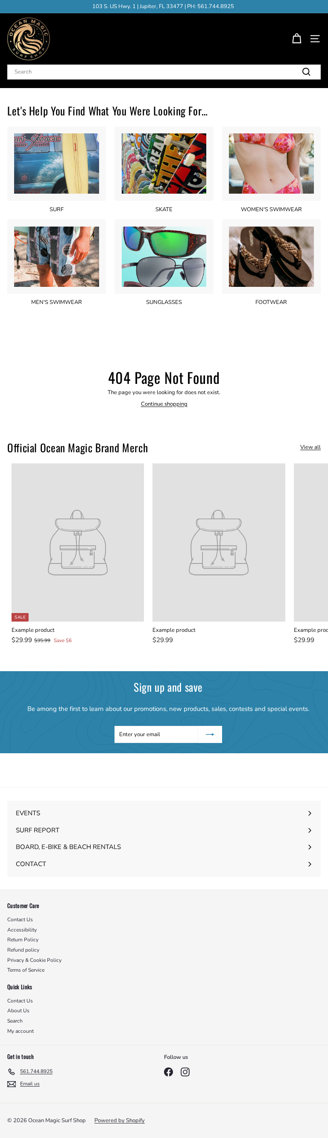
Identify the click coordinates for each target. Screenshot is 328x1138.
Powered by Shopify (119, 1120)
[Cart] (297, 38)
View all (310, 447)
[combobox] (164, 72)
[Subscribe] (210, 734)
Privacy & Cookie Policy (34, 960)
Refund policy (23, 949)
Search (15, 1020)
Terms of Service (25, 970)
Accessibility (22, 929)
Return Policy (22, 939)
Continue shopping (164, 404)
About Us (18, 1010)
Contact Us (20, 919)
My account (20, 1031)
